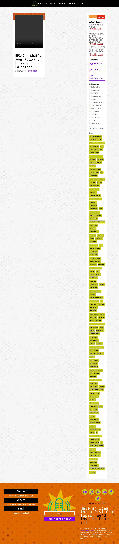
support (92, 416)
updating (92, 436)
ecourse (98, 215)
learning (92, 291)
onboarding (100, 330)
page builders (94, 340)
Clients (94, 93)
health (92, 268)
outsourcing (94, 337)
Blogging (95, 87)
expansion (101, 221)
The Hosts (50, 4)
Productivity (97, 117)
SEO (98, 393)
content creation (95, 195)
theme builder (94, 419)
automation (98, 149)
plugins (96, 350)
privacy (92, 356)
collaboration (94, 185)
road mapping (94, 389)
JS (96, 277)
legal (99, 291)
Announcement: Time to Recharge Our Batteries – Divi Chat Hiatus (96, 38)
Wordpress (85, 530)
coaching (92, 182)
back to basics (94, 152)
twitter (92, 432)
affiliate (101, 142)
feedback (100, 235)
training (92, 426)
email (95, 218)
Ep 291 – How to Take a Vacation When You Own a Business (97, 50)
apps (101, 146)
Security (95, 120)
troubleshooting (95, 429)
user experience (94, 439)
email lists (93, 221)
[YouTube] (70, 4)
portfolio (100, 353)
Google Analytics (95, 258)
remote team (93, 383)
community (93, 192)
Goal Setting (94, 251)
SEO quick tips (94, 396)
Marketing (96, 108)
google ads (93, 254)
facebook (93, 228)
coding (99, 182)
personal (99, 343)
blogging (93, 159)
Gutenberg (93, 264)
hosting (92, 271)
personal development (96, 347)
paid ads (92, 343)
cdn (101, 172)
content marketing (95, 198)
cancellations (94, 172)
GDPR (100, 244)
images (92, 274)
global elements (95, 248)
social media (93, 406)
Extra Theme (93, 225)
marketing (93, 310)
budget (92, 162)
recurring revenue (95, 380)
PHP (91, 350)
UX (101, 442)
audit (91, 149)
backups (92, 156)
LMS (101, 300)
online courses (94, 333)
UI (96, 432)
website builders (95, 452)
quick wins (93, 376)
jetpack (98, 274)
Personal (95, 111)
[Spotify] (75, 4)
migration (101, 317)
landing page (94, 284)
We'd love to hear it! (94, 519)
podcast (92, 353)
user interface (94, 442)
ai (90, 146)
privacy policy (94, 360)
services (92, 399)
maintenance (93, 307)
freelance (93, 241)
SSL (91, 409)
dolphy (92, 215)
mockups (98, 320)
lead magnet (93, 287)
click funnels (94, 179)
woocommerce (94, 465)
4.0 (90, 136)
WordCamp (93, 468)
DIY (98, 212)
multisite (92, 324)
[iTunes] (72, 4)
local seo (93, 304)
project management (96, 370)
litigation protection (96, 297)
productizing (94, 366)
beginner (99, 156)
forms (92, 238)
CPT (91, 212)
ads (100, 139)
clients (102, 179)
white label (93, 459)
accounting (93, 139)
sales (101, 389)
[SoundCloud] (78, 4)
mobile (92, 320)
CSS (95, 212)
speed (101, 406)
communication (94, 189)
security (92, 393)
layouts (102, 284)
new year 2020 (94, 327)
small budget (94, 403)
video (91, 445)
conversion (93, 205)
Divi (92, 530)
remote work (94, 386)
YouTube (97, 64)
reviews (102, 386)
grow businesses (95, 261)
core (100, 208)
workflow (101, 468)
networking (100, 324)
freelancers (93, 244)
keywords (93, 281)
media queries (94, 314)
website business (95, 455)
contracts (93, 202)
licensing (92, 294)
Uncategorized (96, 128)
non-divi (92, 330)
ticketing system (95, 422)
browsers (100, 159)
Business (32, 71)
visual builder (99, 445)
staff (95, 409)
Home (39, 4)
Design (94, 99)
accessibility (97, 136)
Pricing (94, 114)
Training (95, 123)
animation (96, 146)
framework (98, 238)
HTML (98, 271)
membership (93, 317)
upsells (99, 436)
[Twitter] (82, 4)
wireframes (93, 462)
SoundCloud (96, 77)
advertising (93, 142)
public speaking (94, 373)
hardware (101, 264)
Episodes (62, 4)
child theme (93, 175)
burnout (98, 162)
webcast (92, 449)
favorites (92, 235)
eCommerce (96, 105)
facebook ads (94, 231)
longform (101, 304)
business (92, 165)
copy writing (93, 208)
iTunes (96, 70)
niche (101, 327)
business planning (95, 169)
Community (96, 96)
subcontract (94, 412)
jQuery (92, 277)
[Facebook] (80, 4)
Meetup (102, 314)
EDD (91, 218)
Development (97, 102)
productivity (93, 363)
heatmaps (98, 268)
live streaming (94, 300)
